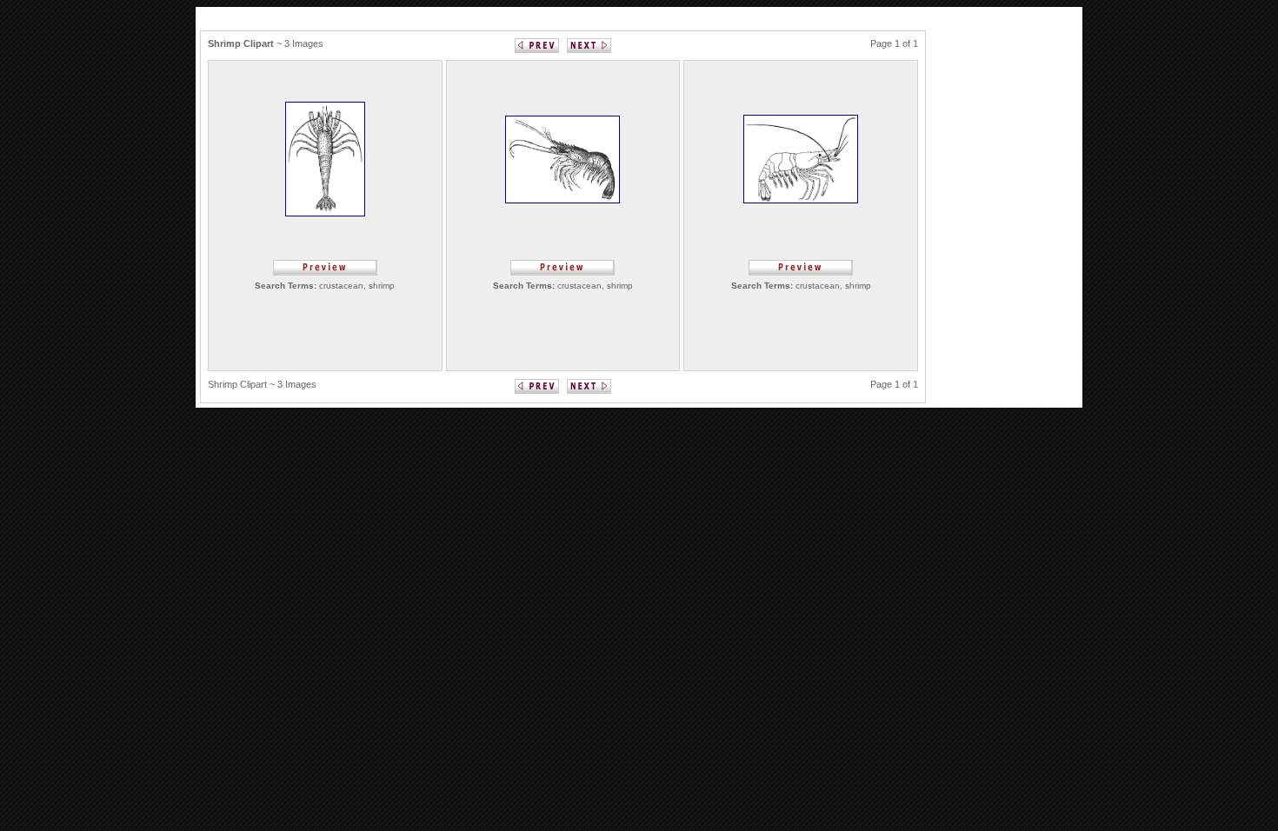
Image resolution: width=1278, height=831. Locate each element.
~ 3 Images (265, 43)
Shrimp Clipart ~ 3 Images (262, 384)
